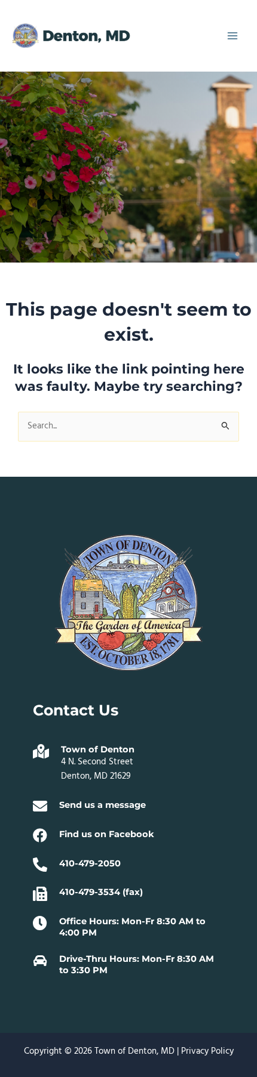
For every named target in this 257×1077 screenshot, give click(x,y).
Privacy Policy (207, 1052)
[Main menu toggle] (232, 35)
